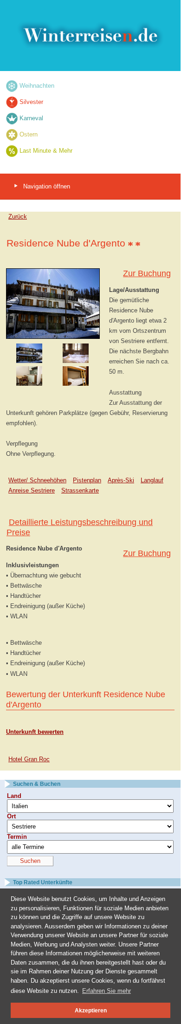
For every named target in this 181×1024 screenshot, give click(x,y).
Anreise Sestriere (31, 490)
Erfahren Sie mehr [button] (106, 990)
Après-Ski (121, 480)
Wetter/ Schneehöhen (37, 480)
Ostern (28, 134)
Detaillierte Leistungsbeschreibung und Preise (79, 527)
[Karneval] (12, 118)
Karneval (31, 118)
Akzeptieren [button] (91, 1010)
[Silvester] (12, 101)
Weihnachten (36, 85)
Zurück (17, 216)
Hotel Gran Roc (29, 759)
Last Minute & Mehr (45, 150)
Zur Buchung (147, 273)
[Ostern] (12, 134)
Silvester (31, 101)
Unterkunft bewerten (35, 731)
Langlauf (152, 480)
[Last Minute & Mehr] (12, 150)
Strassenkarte (80, 490)
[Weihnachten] (12, 85)
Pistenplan (87, 480)
